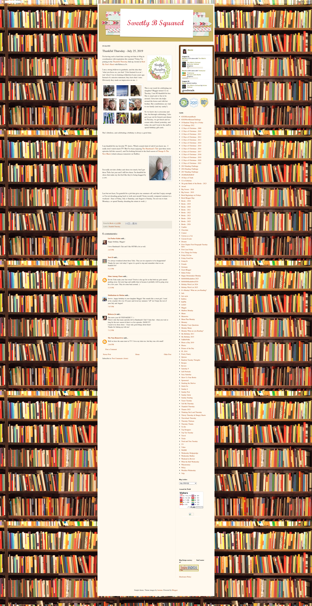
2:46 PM (111, 344)
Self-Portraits (186, 371)
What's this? (191, 554)
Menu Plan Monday (188, 319)
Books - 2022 (186, 212)
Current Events (186, 239)
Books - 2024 (186, 218)
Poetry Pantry (186, 354)
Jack (182, 293)
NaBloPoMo (185, 339)
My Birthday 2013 (187, 334)
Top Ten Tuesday (187, 432)
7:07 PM (111, 306)
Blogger (174, 590)
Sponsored (185, 380)
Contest (183, 233)
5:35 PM (111, 287)
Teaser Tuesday (186, 400)
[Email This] (126, 223)
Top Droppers (186, 430)
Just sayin (184, 296)
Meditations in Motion (116, 295)
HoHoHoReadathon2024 (189, 281)
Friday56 (184, 261)
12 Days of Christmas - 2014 (191, 143)
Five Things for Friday (189, 252)
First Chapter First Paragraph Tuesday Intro (194, 245)
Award (183, 186)
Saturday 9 (185, 368)
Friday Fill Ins (186, 255)
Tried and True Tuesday (189, 441)
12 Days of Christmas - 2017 (191, 151)
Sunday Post (185, 392)
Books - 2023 (186, 215)
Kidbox (183, 299)
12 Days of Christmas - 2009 (191, 128)
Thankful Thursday (120, 61)
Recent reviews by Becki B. (191, 516)
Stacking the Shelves (188, 383)
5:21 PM (111, 269)
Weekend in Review (188, 459)
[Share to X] (131, 223)
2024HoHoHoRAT (187, 175)
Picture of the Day (187, 348)
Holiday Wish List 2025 (189, 287)
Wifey (183, 467)
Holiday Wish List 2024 (189, 284)
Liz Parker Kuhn (114, 238)
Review (183, 366)
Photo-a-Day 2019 (187, 342)
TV (182, 444)
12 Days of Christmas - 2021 (191, 163)
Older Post (167, 354)
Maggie (183, 307)
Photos (183, 345)
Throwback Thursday (188, 418)
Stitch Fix (184, 386)
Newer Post (107, 354)
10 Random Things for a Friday (192, 122)
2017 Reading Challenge (189, 172)
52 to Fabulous (186, 180)
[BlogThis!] (129, 223)
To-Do (183, 427)
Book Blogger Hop (187, 198)
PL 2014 (184, 351)
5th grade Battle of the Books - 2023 (194, 183)
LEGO (183, 305)
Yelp (183, 473)
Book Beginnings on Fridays (191, 195)
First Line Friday (187, 249)
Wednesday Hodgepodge (189, 453)
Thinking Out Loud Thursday (191, 412)
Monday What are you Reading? (192, 331)
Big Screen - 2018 (187, 189)
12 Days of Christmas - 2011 (191, 134)
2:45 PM (111, 250)
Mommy (184, 322)
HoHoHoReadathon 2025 (190, 278)
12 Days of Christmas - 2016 (191, 148)
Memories (184, 316)
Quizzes (184, 357)
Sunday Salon (186, 395)
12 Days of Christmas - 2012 (191, 137)
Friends (183, 264)
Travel (183, 435)
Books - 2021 (186, 210)
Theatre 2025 (185, 409)
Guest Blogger (186, 270)
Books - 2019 (186, 204)
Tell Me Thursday (187, 403)
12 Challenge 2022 (187, 125)
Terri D (110, 257)
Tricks (183, 438)
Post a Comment (111, 349)
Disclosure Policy (185, 577)
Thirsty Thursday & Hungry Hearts (193, 415)
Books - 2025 (186, 221)
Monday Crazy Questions (190, 325)
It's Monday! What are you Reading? (194, 290)
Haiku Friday (185, 273)
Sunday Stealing (187, 398)
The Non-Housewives (115, 338)
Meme (183, 313)
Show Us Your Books (188, 377)
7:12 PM (111, 330)
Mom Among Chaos (115, 276)
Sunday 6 (184, 389)
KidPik (183, 302)
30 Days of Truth (187, 178)
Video (183, 447)
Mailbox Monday (187, 310)
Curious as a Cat (187, 236)
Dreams (184, 241)
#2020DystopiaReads (188, 116)
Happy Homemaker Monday (191, 275)
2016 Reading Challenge (189, 169)
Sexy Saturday (186, 374)
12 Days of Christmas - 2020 (191, 160)
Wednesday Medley (188, 456)
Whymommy (185, 464)
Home (137, 354)
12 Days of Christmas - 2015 (191, 146)
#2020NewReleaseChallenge (191, 119)
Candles (184, 227)
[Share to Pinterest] (136, 223)
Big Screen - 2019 (187, 192)
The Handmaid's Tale (150, 148)
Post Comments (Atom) (120, 358)
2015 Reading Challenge (189, 166)
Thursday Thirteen (187, 421)
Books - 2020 (186, 207)
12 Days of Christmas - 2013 (191, 140)
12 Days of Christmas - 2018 (191, 154)
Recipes (184, 363)
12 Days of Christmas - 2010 (191, 131)
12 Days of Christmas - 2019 (191, 157)
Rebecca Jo (112, 314)
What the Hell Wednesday (190, 462)
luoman (159, 590)
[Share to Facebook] (133, 223)
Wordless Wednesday (188, 470)
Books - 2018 (186, 201)
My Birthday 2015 (187, 337)
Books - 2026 (186, 224)
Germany (184, 267)
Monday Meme (186, 328)
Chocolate (184, 230)
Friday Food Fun (187, 258)
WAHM (184, 450)
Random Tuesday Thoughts (190, 360)
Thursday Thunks (187, 424)
